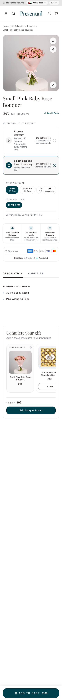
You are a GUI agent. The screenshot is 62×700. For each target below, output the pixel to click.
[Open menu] (6, 13)
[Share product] (53, 49)
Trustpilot (43, 258)
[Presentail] (31, 13)
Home (6, 26)
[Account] (49, 13)
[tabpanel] (31, 289)
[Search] (13, 13)
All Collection (18, 26)
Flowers (31, 26)
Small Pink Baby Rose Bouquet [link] (18, 30)
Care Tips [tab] (36, 273)
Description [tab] (13, 273)
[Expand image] (53, 84)
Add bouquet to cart (31, 410)
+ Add (50, 386)
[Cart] (56, 13)
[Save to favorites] (53, 40)
